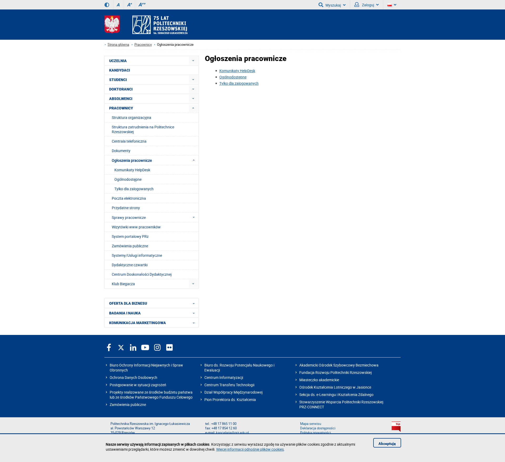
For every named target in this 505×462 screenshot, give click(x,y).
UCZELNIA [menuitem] (118, 61)
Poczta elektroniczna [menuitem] (129, 198)
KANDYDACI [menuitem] (119, 70)
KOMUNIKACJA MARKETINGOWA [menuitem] (137, 323)
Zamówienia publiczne (128, 404)
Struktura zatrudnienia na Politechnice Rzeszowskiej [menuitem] (143, 129)
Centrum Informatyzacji (223, 377)
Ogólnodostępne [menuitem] (128, 179)
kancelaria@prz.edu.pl (232, 432)
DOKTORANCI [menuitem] (121, 89)
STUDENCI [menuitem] (118, 80)
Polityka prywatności (315, 432)
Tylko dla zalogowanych (239, 83)
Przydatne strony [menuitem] (126, 207)
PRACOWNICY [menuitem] (121, 108)
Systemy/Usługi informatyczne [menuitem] (137, 255)
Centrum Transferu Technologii (229, 384)
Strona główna (118, 44)
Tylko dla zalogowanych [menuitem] (134, 188)
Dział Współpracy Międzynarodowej (233, 392)
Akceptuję (387, 443)
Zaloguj (367, 4)
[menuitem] (193, 61)
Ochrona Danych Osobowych (133, 377)
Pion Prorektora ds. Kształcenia (230, 399)
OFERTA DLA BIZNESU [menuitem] (128, 303)
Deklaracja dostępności (317, 428)
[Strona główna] (146, 24)
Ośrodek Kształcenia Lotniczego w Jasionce (335, 387)
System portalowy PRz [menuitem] (130, 236)
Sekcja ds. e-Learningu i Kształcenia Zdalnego (336, 394)
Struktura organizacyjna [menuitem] (131, 117)
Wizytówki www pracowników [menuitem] (136, 226)
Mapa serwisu (310, 423)
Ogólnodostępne (232, 76)
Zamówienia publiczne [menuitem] (130, 245)
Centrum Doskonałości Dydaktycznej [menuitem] (141, 274)
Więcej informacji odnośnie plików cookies (250, 449)
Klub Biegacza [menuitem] (123, 283)
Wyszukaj (333, 5)
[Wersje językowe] (392, 4)
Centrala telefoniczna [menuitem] (129, 141)
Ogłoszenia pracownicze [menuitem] (132, 160)
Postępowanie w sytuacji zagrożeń (138, 384)
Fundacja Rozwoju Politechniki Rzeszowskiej (335, 372)
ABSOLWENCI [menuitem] (120, 99)
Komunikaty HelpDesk (237, 70)
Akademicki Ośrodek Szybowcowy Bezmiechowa (338, 365)
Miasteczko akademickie (319, 379)
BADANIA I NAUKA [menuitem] (125, 313)
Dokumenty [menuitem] (121, 150)
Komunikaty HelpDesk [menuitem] (132, 169)
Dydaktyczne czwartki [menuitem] (130, 264)
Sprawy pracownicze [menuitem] (129, 217)
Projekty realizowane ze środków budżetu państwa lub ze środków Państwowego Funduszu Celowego (151, 395)
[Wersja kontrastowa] (106, 4)
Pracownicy (143, 44)
